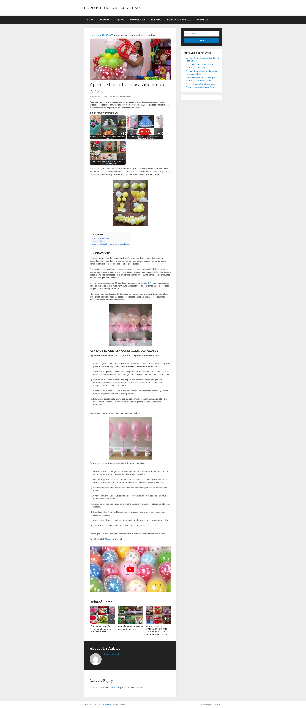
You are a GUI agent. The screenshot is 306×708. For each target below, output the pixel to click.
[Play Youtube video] (130, 569)
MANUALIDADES (137, 20)
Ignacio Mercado (112, 654)
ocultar (107, 235)
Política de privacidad (179, 20)
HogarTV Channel (114, 539)
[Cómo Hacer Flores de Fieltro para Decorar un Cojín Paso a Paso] (102, 615)
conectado (115, 687)
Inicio (90, 20)
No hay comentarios (122, 97)
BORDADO (156, 20)
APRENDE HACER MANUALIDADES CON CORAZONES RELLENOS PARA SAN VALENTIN (157, 630)
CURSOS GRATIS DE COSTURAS (112, 8)
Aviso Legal (203, 20)
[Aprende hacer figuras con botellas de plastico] (130, 615)
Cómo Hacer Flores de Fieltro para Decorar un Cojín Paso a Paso (101, 629)
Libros (120, 20)
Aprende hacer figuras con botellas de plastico (130, 627)
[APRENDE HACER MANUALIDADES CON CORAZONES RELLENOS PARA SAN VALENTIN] (158, 615)
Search (201, 41)
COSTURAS (104, 20)
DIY (149, 283)
